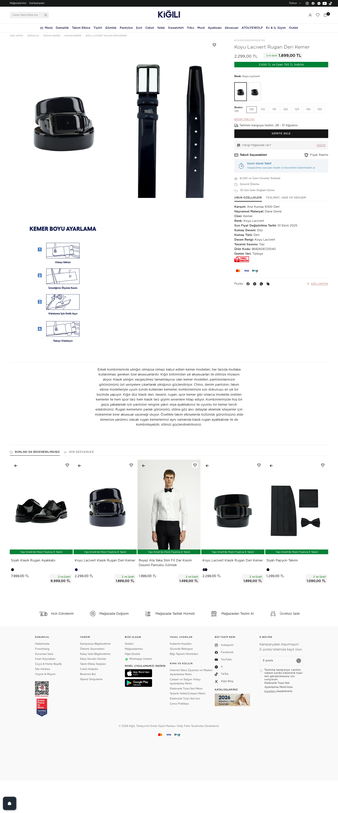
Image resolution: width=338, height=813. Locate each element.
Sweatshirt (176, 27)
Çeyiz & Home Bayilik (48, 664)
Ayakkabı (215, 27)
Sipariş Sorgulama (91, 679)
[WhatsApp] (262, 284)
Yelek (161, 27)
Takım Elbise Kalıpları (93, 664)
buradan (270, 691)
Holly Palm (183, 726)
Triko (190, 27)
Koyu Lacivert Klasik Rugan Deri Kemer (105, 560)
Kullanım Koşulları (180, 644)
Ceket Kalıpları (89, 669)
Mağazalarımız (18, 3)
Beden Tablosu (244, 119)
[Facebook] (313, 3)
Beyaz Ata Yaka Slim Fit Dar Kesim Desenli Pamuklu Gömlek (165, 563)
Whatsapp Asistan (140, 659)
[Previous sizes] (31, 549)
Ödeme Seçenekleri (92, 649)
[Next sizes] (53, 549)
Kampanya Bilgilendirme (95, 644)
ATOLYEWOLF (252, 27)
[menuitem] (18, 3)
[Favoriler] (318, 15)
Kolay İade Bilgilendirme (95, 654)
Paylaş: (239, 284)
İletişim (129, 644)
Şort (139, 27)
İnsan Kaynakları (45, 659)
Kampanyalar (37, 3)
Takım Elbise (81, 27)
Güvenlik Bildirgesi (181, 649)
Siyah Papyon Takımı (282, 560)
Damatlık (62, 27)
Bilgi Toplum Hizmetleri (184, 654)
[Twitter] (319, 3)
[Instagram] (307, 3)
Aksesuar (231, 27)
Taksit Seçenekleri (253, 155)
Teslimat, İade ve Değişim (286, 198)
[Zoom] (63, 118)
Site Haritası (42, 669)
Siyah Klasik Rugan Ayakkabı (33, 560)
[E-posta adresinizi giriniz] (298, 660)
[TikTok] (331, 3)
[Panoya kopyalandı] (268, 284)
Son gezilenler (81, 452)
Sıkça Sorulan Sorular (93, 659)
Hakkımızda (42, 644)
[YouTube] (325, 3)
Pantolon (126, 27)
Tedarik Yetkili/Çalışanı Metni (187, 693)
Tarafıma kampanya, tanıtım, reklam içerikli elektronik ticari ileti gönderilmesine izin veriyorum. (283, 675)
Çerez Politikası (179, 704)
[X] (255, 284)
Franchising (42, 649)
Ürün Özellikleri (248, 198)
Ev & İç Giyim (276, 27)
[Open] (9, 803)
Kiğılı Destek (319, 284)
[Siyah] (254, 91)
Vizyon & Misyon (45, 674)
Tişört (97, 27)
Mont (201, 27)
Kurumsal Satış (44, 654)
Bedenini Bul (88, 674)
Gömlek (111, 27)
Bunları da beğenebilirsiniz (37, 452)
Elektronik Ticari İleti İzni (185, 699)
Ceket (149, 27)
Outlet (293, 27)
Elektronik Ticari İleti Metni (186, 689)
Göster (321, 145)
